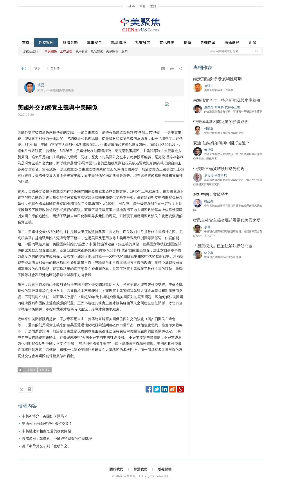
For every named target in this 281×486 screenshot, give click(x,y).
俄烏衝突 (81, 51)
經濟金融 (70, 42)
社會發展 (142, 42)
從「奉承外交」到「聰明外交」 (46, 446)
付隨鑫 (208, 128)
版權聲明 (165, 469)
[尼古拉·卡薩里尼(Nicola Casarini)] (197, 177)
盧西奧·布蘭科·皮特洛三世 (222, 107)
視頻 (187, 42)
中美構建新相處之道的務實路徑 (46, 431)
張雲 (40, 85)
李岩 (207, 227)
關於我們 (116, 469)
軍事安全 (94, 42)
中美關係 (30, 369)
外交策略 (46, 42)
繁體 (153, 6)
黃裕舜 (208, 150)
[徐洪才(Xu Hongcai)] (197, 87)
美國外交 (44, 369)
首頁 (25, 42)
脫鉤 (124, 51)
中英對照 (53, 68)
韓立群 (208, 253)
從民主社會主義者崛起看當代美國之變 (226, 220)
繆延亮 (208, 201)
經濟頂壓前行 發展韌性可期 (217, 79)
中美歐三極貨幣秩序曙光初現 (219, 169)
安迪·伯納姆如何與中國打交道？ (47, 423)
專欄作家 (207, 42)
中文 (24, 68)
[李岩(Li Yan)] (197, 228)
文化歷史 (166, 42)
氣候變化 (97, 51)
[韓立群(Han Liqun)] (197, 254)
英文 (37, 68)
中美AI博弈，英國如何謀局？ (44, 416)
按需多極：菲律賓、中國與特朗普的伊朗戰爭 (57, 438)
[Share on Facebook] (149, 389)
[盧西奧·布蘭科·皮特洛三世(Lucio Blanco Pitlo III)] (197, 108)
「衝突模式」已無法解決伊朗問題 (222, 246)
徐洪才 (208, 86)
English (130, 6)
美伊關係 (112, 51)
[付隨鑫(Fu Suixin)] (197, 130)
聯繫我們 (140, 469)
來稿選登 (231, 42)
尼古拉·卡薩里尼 (215, 175)
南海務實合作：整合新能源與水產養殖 (226, 100)
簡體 (142, 6)
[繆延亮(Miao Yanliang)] (197, 203)
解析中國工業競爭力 (211, 194)
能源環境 (118, 42)
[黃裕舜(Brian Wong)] (197, 151)
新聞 (252, 42)
